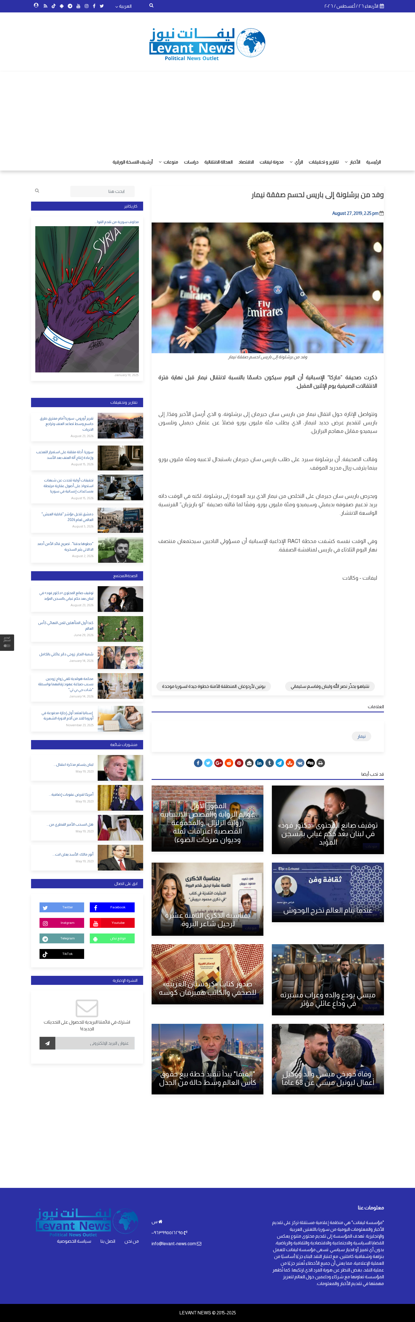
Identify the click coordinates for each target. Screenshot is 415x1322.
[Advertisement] (207, 111)
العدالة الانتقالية (218, 162)
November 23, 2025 (79, 725)
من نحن (131, 1241)
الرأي (298, 162)
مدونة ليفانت (272, 162)
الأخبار (354, 162)
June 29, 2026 (83, 635)
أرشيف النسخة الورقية (133, 162)
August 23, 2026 (82, 436)
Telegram (67, 938)
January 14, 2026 (81, 661)
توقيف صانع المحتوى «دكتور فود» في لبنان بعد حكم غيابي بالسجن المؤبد (328, 833)
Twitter (67, 907)
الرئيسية (373, 162)
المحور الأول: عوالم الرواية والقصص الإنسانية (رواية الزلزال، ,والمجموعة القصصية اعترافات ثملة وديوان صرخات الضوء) (207, 822)
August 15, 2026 (82, 464)
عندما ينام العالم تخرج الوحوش (328, 910)
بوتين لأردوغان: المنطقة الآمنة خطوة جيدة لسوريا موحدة (213, 686)
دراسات (191, 162)
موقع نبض (118, 938)
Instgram (68, 923)
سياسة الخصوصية (74, 1241)
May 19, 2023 (84, 771)
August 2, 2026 (82, 556)
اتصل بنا (108, 1241)
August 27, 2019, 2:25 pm (355, 213)
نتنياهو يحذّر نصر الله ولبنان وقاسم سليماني (330, 686)
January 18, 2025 (126, 375)
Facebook (117, 907)
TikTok (67, 954)
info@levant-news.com (174, 1243)
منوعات (170, 162)
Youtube (118, 923)
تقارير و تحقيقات (324, 162)
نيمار (361, 736)
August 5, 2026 (82, 526)
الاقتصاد (246, 162)
